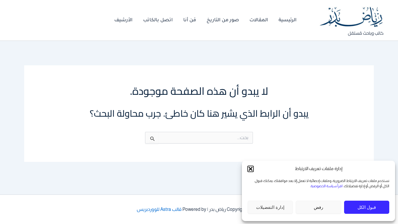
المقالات (258, 20)
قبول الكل (367, 207)
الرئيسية (288, 20)
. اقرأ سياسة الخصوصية (327, 186)
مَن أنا (189, 20)
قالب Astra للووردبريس (159, 209)
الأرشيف (123, 20)
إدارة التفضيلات (270, 207)
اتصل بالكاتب (158, 20)
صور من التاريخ (223, 20)
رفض (318, 207)
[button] (250, 169)
